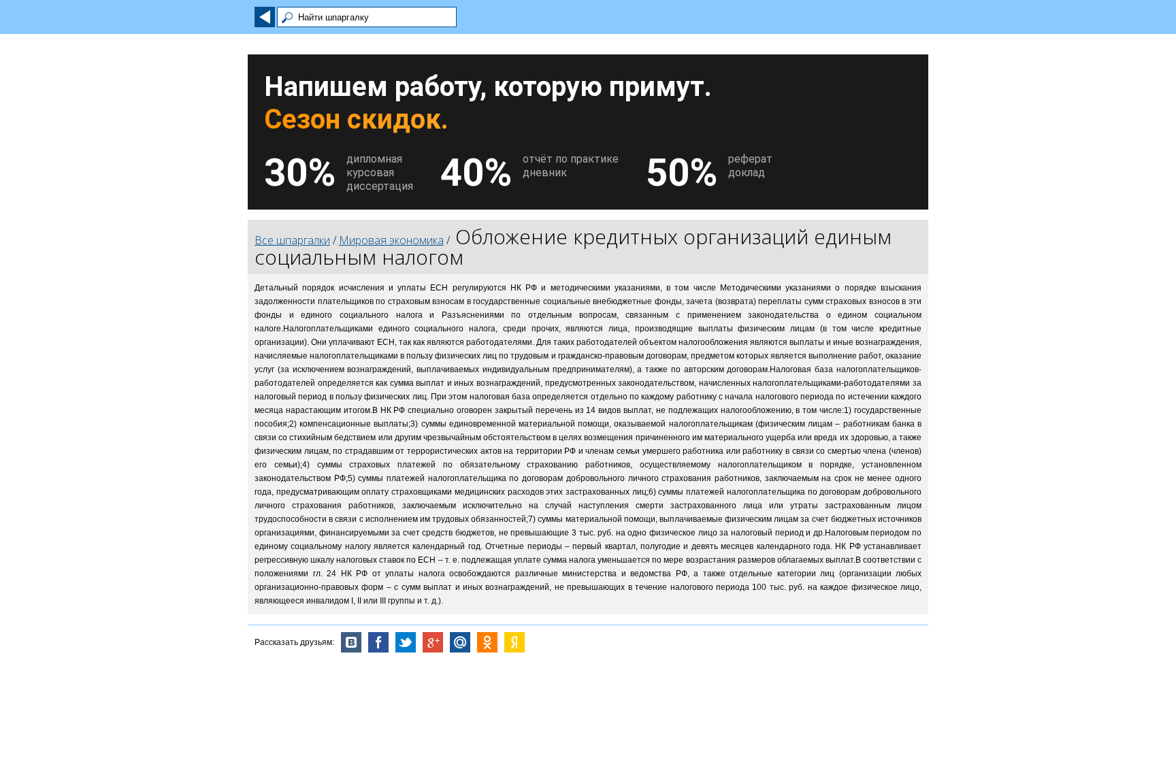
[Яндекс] (514, 642)
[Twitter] (405, 642)
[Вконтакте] (351, 642)
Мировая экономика (391, 240)
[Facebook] (378, 642)
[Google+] (433, 642)
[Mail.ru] (460, 642)
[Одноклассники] (487, 642)
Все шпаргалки (292, 240)
